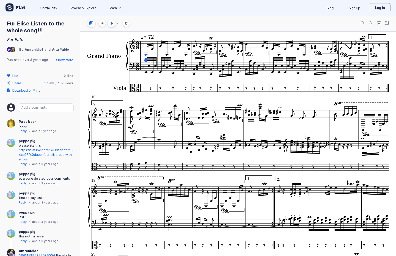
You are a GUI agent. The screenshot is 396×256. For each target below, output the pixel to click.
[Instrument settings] (91, 23)
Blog (330, 8)
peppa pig (27, 141)
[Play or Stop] (111, 23)
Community (48, 8)
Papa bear (27, 122)
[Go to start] (102, 23)
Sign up (354, 8)
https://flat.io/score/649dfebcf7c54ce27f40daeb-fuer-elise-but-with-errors (46, 154)
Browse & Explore (83, 8)
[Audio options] (117, 23)
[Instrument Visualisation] (126, 23)
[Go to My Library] (15, 7)
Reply (23, 131)
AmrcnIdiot (34, 49)
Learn (113, 8)
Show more (64, 60)
